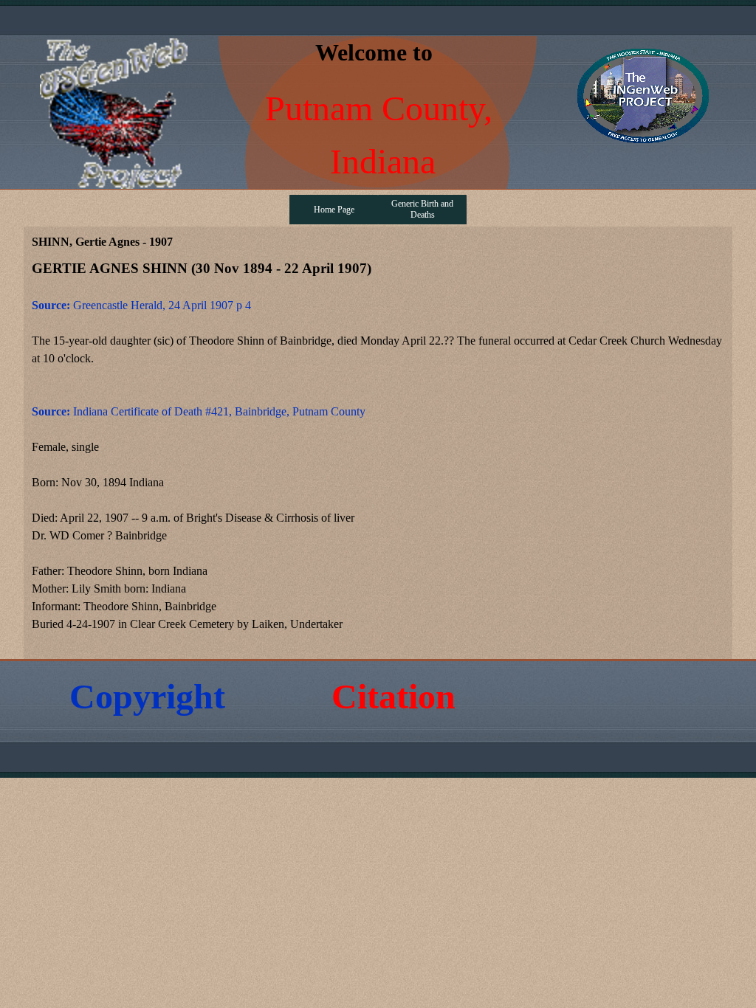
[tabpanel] (378, 454)
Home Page (334, 209)
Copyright (147, 696)
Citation (393, 696)
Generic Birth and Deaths (422, 209)
